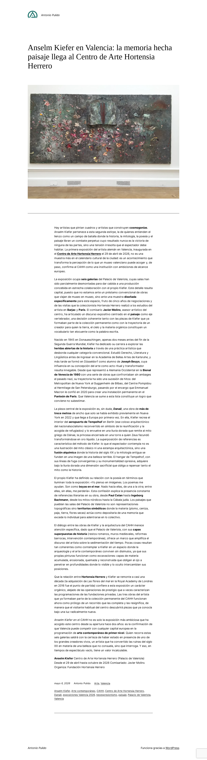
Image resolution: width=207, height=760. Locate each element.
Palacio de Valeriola (139, 694)
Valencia (105, 683)
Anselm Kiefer (62, 690)
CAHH (100, 690)
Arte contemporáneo (83, 690)
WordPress (172, 748)
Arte (96, 683)
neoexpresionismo (106, 694)
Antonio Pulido (50, 15)
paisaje (123, 694)
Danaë (58, 694)
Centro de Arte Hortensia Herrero (124, 690)
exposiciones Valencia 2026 (79, 694)
